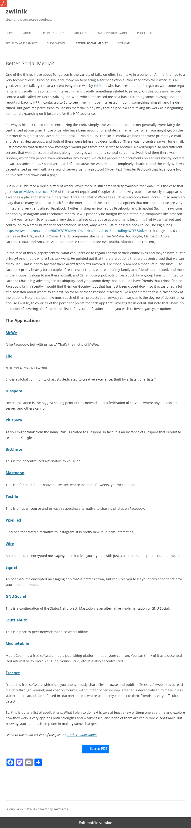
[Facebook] (10, 762)
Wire (10, 543)
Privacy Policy (53, 33)
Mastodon (15, 472)
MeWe (11, 332)
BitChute (14, 449)
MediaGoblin (17, 643)
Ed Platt (100, 85)
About (28, 33)
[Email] (29, 762)
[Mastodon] (19, 762)
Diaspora (14, 391)
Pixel (10, 520)
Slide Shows (56, 43)
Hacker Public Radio (112, 33)
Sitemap (124, 43)
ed (19, 520)
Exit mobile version (96, 822)
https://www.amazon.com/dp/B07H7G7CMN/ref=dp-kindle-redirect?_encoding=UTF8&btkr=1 (77, 230)
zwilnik (16, 11)
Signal (11, 567)
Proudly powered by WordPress (47, 809)
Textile (12, 496)
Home (10, 33)
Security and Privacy (21, 43)
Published (144, 33)
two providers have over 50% (34, 191)
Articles (80, 33)
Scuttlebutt (16, 620)
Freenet (13, 672)
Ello (9, 356)
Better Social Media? (91, 43)
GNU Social (16, 596)
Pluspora (14, 420)
